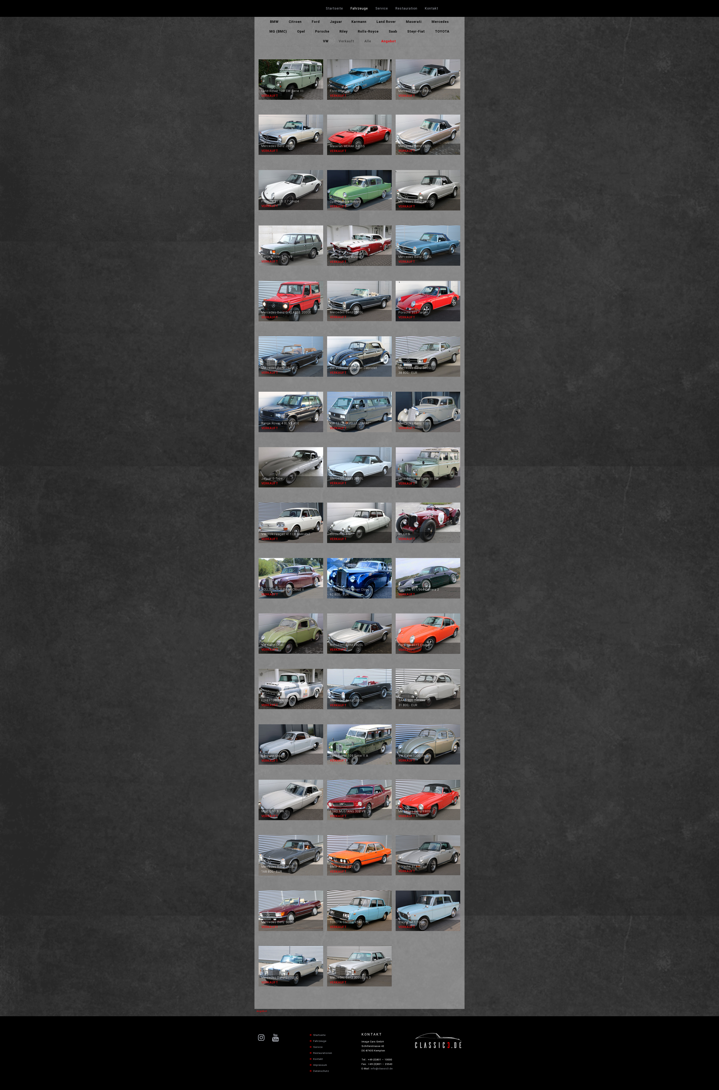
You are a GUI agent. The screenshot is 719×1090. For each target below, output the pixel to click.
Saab (393, 31)
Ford (316, 22)
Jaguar (336, 22)
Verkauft (346, 41)
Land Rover (386, 22)
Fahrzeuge (319, 1041)
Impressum (320, 1065)
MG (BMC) (278, 31)
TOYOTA (442, 31)
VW (326, 41)
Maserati (413, 22)
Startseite (319, 1035)
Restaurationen (322, 1053)
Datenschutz (321, 1071)
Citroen (295, 22)
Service (318, 1047)
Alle (367, 41)
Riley (343, 31)
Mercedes (440, 22)
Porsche (322, 31)
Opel (301, 31)
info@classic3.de (382, 1068)
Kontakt (318, 1059)
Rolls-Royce (368, 31)
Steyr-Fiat (416, 31)
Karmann (358, 22)
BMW (274, 22)
